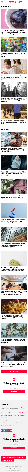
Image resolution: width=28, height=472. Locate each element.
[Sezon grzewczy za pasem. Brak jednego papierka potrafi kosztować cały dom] (14, 186)
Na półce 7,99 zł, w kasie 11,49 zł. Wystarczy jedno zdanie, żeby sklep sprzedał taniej (12, 149)
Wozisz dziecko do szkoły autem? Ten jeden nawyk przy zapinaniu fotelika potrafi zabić (13, 173)
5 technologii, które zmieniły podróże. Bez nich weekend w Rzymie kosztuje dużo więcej (13, 340)
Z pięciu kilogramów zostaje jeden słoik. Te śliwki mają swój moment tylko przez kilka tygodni (13, 32)
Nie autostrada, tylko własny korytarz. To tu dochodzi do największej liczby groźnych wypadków (14, 99)
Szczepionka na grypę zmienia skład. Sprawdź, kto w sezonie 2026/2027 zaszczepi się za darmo (13, 221)
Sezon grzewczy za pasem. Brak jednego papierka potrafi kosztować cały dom (13, 197)
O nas (20, 468)
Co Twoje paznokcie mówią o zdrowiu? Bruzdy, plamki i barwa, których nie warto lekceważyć (13, 364)
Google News (11, 425)
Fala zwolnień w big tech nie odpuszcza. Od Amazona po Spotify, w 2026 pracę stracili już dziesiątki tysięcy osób (14, 292)
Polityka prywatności (11, 470)
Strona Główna (9, 468)
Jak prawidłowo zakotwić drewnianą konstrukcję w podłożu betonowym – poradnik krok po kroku (13, 245)
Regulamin (19, 470)
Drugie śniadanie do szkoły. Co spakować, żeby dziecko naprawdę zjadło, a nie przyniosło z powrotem (12, 269)
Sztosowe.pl (3, 407)
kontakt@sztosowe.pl (22, 412)
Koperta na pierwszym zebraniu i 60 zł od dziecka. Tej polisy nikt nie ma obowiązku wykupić (13, 55)
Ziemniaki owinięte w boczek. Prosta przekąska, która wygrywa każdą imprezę (12, 316)
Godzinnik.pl (10, 415)
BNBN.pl (2, 420)
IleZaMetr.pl (3, 422)
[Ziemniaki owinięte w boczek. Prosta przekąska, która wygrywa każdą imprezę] (14, 306)
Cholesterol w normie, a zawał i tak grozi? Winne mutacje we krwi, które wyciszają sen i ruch (14, 122)
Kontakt (16, 468)
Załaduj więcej (14, 371)
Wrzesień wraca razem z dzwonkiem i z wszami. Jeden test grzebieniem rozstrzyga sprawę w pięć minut (14, 77)
